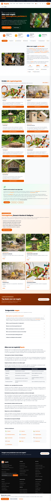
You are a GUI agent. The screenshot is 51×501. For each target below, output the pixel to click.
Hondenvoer (22, 468)
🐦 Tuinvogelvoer (33, 40)
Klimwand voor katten (38, 476)
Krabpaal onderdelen (38, 468)
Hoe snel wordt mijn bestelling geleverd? (14, 334)
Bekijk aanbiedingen (43, 299)
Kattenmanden (37, 471)
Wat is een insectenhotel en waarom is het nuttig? (16, 331)
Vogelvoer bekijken (6, 27)
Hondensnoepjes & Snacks (24, 470)
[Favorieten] (45, 4)
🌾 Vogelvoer (11, 40)
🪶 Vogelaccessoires (36, 71)
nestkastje (34, 49)
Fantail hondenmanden (23, 466)
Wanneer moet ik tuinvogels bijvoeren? (14, 326)
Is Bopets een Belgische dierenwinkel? (14, 337)
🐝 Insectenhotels (44, 69)
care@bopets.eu (10, 467)
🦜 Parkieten (4, 40)
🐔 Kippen (29, 71)
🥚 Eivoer (37, 69)
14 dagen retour (38, 488)
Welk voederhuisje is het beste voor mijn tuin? (15, 328)
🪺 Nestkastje (25, 40)
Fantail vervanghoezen (23, 492)
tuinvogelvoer (10, 194)
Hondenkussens (22, 465)
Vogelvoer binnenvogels (6, 483)
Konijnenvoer (22, 481)
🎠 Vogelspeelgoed (41, 40)
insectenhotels (44, 52)
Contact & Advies (38, 481)
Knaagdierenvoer (22, 483)
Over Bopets (37, 483)
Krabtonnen (37, 470)
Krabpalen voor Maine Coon (40, 466)
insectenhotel (32, 192)
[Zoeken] (40, 4)
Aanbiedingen (37, 489)
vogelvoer (41, 51)
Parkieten (3, 481)
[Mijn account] (43, 4)
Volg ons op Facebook (5, 469)
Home (2, 6)
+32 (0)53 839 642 (5, 467)
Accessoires (22, 484)
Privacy (36, 491)
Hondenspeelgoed (23, 471)
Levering (36, 486)
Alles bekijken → (46, 82)
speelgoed (46, 51)
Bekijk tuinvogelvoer (7, 229)
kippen (32, 61)
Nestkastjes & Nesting (5, 486)
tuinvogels (40, 48)
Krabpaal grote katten (39, 465)
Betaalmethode (37, 484)
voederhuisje (37, 191)
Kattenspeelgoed (38, 473)
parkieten (31, 48)
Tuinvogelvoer (6, 202)
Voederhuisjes (16, 27)
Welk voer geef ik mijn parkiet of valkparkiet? (15, 323)
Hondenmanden (22, 463)
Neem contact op (44, 453)
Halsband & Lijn (22, 473)
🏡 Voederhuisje (18, 40)
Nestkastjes (21, 202)
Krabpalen (37, 463)
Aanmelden (15, 475)
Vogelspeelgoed (4, 489)
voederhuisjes (37, 52)
